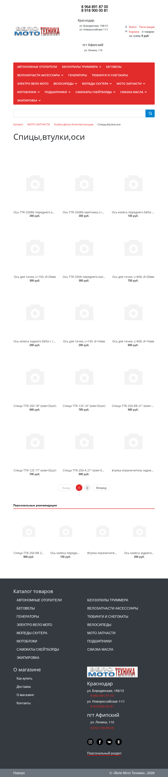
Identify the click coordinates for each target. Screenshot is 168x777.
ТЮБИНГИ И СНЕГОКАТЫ (107, 616)
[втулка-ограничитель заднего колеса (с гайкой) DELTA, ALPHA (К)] (133, 441)
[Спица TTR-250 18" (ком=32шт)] (35, 376)
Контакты (24, 703)
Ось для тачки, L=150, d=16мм (84, 341)
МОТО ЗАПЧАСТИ (101, 632)
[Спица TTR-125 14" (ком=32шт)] (84, 376)
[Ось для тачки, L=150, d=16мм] (84, 312)
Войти (132, 27)
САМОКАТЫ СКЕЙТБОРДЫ (38, 649)
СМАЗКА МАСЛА (100, 649)
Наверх (19, 772)
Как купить (24, 678)
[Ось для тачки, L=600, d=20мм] (133, 247)
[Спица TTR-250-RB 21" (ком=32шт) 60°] (133, 376)
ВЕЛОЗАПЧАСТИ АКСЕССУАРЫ (112, 608)
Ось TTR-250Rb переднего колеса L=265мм (43, 212)
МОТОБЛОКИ (27, 641)
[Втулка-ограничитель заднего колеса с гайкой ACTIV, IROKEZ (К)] (102, 530)
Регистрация (147, 27)
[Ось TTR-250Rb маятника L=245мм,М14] (84, 182)
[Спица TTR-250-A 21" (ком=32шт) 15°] (84, 441)
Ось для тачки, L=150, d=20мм (35, 277)
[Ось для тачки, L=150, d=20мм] (35, 247)
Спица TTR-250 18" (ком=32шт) (35, 406)
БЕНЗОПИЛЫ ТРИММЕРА (107, 600)
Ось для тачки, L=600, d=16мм (133, 341)
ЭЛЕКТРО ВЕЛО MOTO (34, 624)
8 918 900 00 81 (94, 10)
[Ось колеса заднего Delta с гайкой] (35, 312)
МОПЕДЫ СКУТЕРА (32, 632)
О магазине (25, 694)
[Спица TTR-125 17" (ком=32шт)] (35, 441)
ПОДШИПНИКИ (99, 641)
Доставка (24, 686)
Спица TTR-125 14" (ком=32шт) (84, 406)
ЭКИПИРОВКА (28, 657)
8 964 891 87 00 (94, 6)
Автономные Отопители (39, 600)
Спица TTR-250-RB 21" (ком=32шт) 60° (138, 406)
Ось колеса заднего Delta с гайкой (38, 341)
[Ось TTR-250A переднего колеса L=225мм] (84, 247)
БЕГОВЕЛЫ (26, 608)
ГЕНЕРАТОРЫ (28, 616)
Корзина (134, 31)
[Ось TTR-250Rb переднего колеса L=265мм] (35, 182)
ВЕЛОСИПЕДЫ (99, 624)
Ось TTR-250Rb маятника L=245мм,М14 (90, 212)
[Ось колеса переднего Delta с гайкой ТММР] (133, 182)
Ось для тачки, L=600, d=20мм (133, 277)
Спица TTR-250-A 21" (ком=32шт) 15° (88, 470)
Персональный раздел (104, 753)
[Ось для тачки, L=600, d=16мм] (133, 312)
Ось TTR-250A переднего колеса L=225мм (92, 277)
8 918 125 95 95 (102, 727)
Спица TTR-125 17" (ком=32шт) (35, 470)
